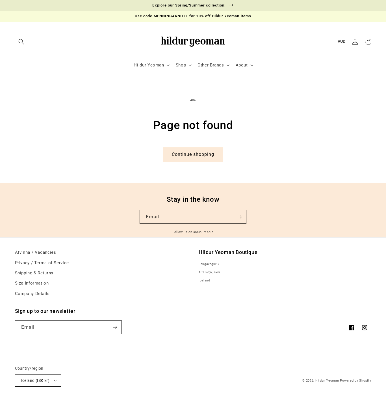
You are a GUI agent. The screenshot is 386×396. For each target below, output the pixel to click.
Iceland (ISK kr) (35, 380)
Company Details (32, 293)
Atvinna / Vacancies (35, 252)
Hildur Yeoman (327, 380)
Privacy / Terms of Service (42, 262)
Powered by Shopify (355, 380)
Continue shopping (193, 154)
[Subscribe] (239, 217)
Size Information (32, 283)
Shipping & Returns (34, 273)
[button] (21, 41)
